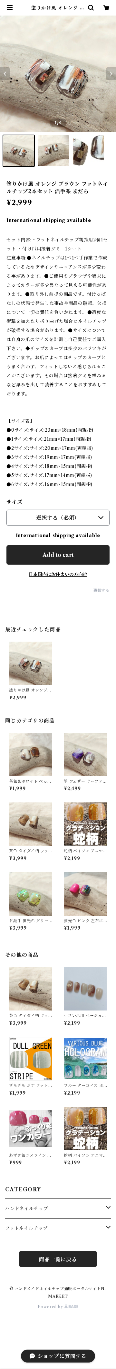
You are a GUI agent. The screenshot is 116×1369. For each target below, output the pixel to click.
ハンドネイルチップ (26, 1208)
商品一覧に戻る (58, 1259)
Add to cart (58, 555)
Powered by (51, 1306)
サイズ (14, 502)
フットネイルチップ (26, 1228)
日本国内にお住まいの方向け (58, 574)
